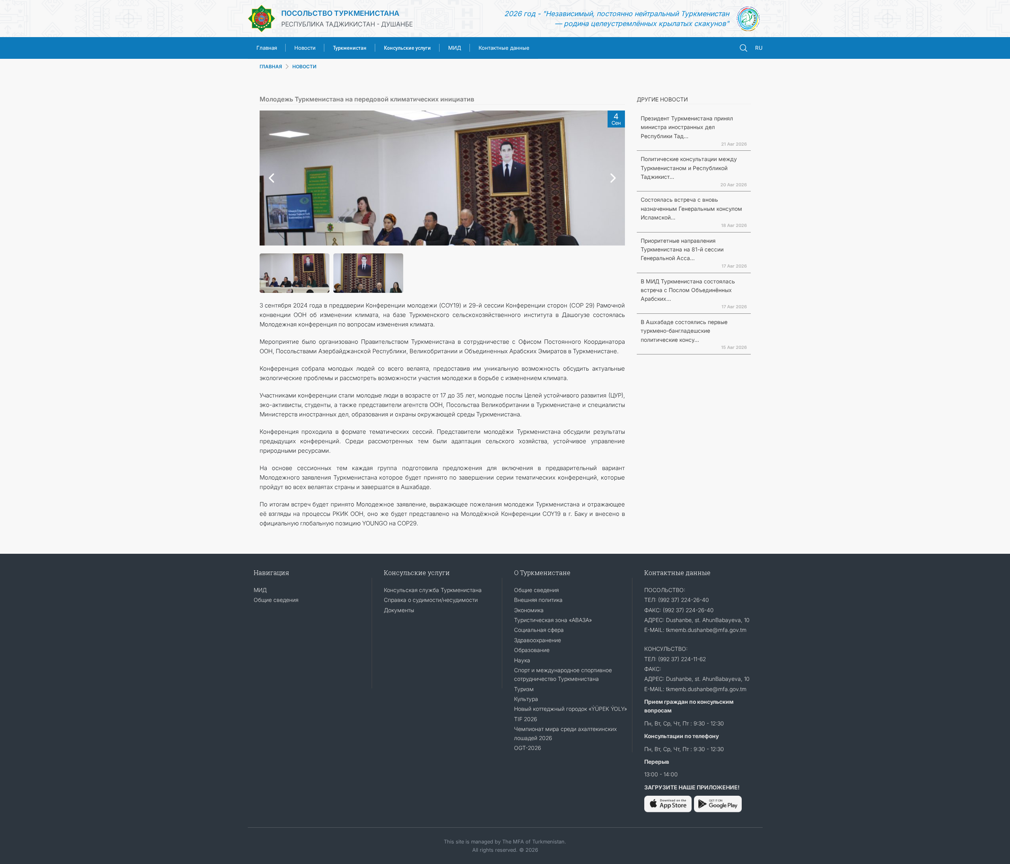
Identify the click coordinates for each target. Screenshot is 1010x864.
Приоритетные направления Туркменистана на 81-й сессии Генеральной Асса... (682, 249)
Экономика (529, 610)
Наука (522, 660)
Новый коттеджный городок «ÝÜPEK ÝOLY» (570, 708)
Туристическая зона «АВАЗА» (553, 620)
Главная (266, 48)
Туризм (524, 689)
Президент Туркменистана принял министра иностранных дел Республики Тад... (687, 127)
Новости (305, 48)
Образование (532, 650)
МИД (454, 48)
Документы (399, 610)
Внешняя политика (538, 599)
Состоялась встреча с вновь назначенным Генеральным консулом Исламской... (691, 208)
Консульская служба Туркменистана (433, 590)
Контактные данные (504, 48)
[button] (269, 178)
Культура (526, 698)
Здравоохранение (537, 640)
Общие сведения (276, 599)
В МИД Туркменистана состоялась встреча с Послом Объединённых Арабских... (688, 290)
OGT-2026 (527, 747)
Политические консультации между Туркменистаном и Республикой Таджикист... (689, 168)
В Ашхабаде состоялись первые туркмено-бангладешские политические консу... (684, 331)
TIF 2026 (525, 719)
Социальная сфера (539, 629)
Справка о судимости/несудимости (431, 599)
